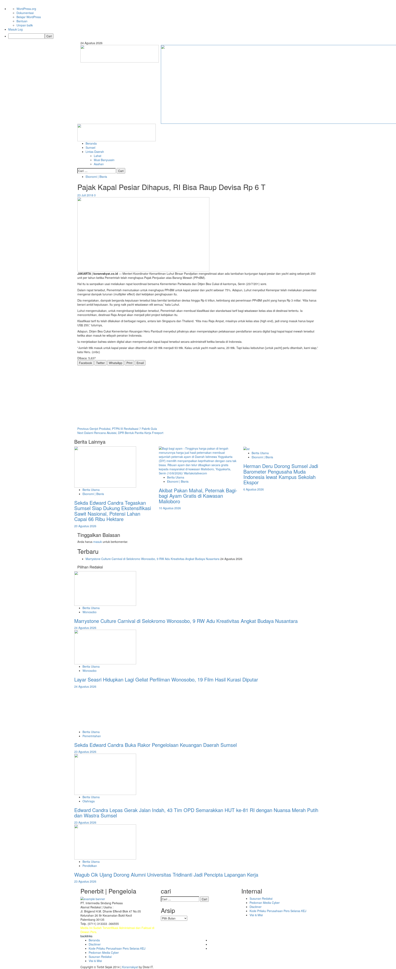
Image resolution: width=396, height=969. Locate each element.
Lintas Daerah (95, 152)
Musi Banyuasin (104, 160)
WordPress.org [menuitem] (26, 9)
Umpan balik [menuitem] (24, 25)
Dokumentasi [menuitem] (25, 13)
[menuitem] (202, 36)
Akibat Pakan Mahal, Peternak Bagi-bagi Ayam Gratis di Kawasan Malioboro (198, 496)
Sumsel (90, 147)
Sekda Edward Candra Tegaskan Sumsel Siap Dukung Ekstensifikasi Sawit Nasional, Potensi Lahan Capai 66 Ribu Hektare (112, 510)
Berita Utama (91, 490)
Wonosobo (89, 612)
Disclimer (256, 907)
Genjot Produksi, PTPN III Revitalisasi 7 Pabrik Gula (117, 429)
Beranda (91, 143)
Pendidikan (89, 866)
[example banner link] (92, 898)
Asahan (99, 164)
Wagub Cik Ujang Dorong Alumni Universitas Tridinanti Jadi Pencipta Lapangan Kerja (166, 874)
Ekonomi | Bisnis (96, 176)
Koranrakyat (130, 967)
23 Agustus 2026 (85, 752)
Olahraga (88, 801)
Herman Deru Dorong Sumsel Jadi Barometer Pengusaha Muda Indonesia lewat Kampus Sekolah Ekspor (280, 474)
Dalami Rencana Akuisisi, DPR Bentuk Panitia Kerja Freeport (120, 433)
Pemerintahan (91, 736)
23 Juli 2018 (85, 195)
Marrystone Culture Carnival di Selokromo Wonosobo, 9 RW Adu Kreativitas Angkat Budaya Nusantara (152, 559)
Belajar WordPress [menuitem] (28, 17)
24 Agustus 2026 (85, 628)
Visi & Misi (256, 915)
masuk (97, 542)
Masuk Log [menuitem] (15, 29)
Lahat (97, 156)
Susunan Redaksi (261, 898)
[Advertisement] (198, 396)
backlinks (86, 936)
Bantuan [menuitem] (21, 21)
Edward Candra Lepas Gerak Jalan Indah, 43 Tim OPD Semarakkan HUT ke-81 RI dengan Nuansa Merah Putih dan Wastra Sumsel (196, 812)
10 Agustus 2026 (170, 508)
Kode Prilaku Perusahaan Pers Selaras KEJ (278, 911)
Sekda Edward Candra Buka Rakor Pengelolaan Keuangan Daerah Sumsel (157, 744)
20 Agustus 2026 (85, 526)
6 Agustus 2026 (253, 489)
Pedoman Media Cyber (265, 903)
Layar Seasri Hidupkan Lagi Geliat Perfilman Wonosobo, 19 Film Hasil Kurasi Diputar (166, 679)
